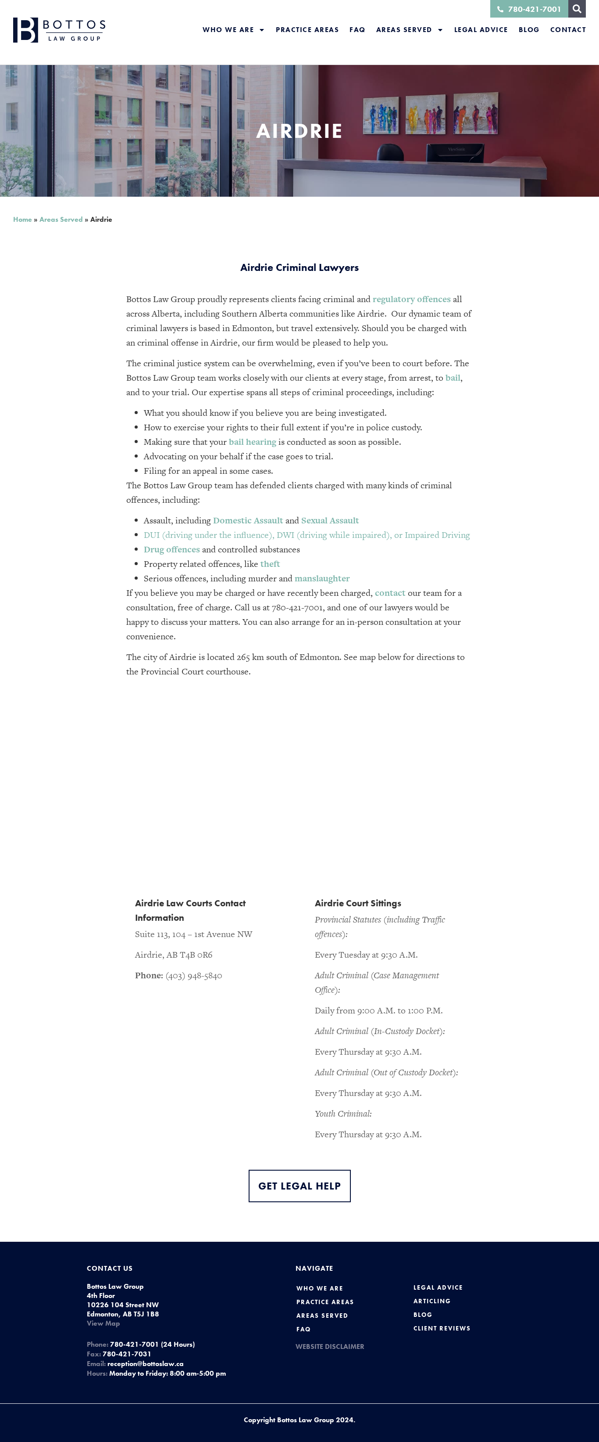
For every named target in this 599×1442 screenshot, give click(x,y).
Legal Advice (481, 29)
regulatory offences (412, 299)
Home (22, 219)
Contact (568, 29)
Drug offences (172, 549)
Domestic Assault (248, 520)
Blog (529, 29)
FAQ (357, 29)
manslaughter (322, 578)
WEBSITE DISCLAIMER (330, 1346)
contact (390, 593)
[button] (577, 9)
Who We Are (228, 29)
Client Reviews (442, 1328)
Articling (432, 1301)
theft (270, 564)
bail (453, 377)
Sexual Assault (330, 520)
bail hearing (252, 442)
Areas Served (404, 29)
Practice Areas (307, 29)
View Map (103, 1323)
